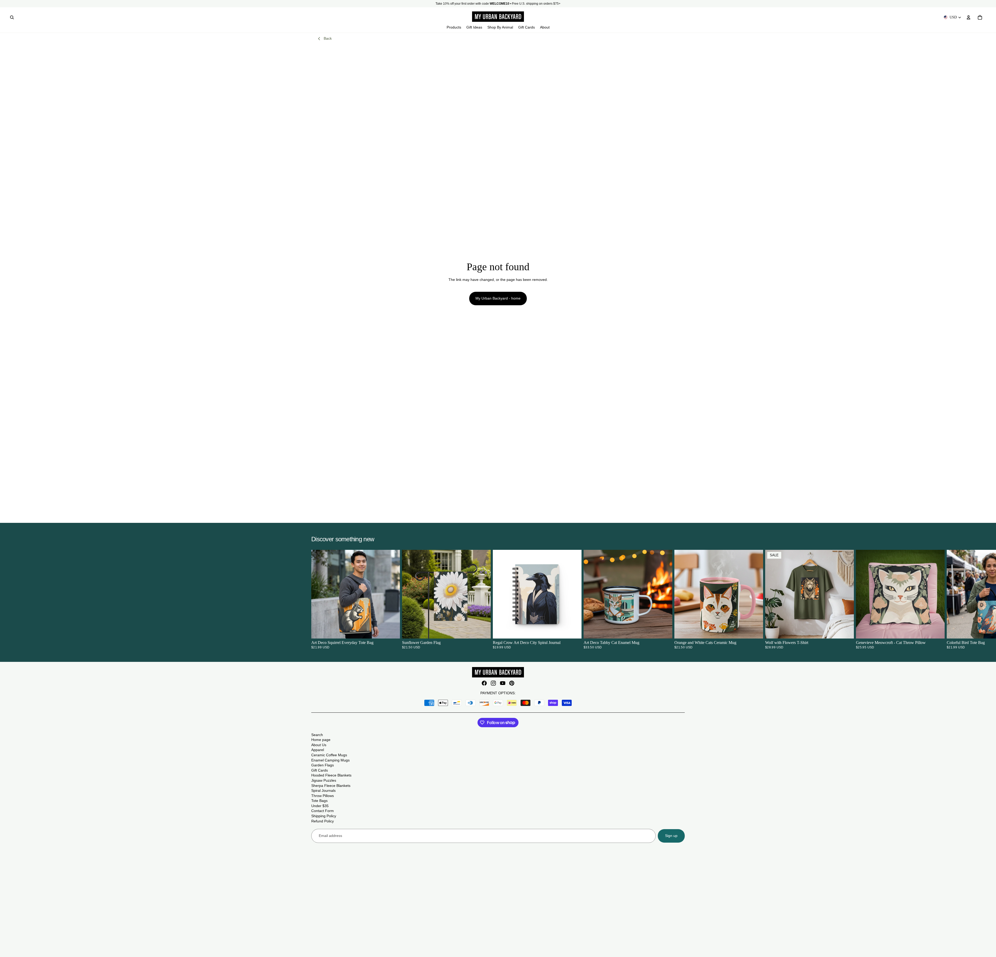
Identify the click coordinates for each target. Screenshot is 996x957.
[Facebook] (484, 683)
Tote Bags (319, 801)
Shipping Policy (323, 816)
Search (317, 735)
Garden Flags (322, 765)
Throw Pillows (322, 796)
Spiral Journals (323, 790)
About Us (318, 745)
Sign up (671, 836)
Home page (320, 740)
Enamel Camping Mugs (330, 760)
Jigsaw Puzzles (323, 780)
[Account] (968, 17)
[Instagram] (493, 683)
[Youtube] (503, 683)
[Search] (12, 17)
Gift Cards (319, 770)
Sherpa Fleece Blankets (330, 785)
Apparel (317, 750)
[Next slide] (678, 599)
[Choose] (392, 630)
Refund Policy (322, 821)
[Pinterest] (512, 683)
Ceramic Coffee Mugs (329, 755)
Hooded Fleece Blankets (331, 775)
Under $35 (320, 806)
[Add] (482, 630)
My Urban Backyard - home (498, 298)
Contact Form (322, 811)
